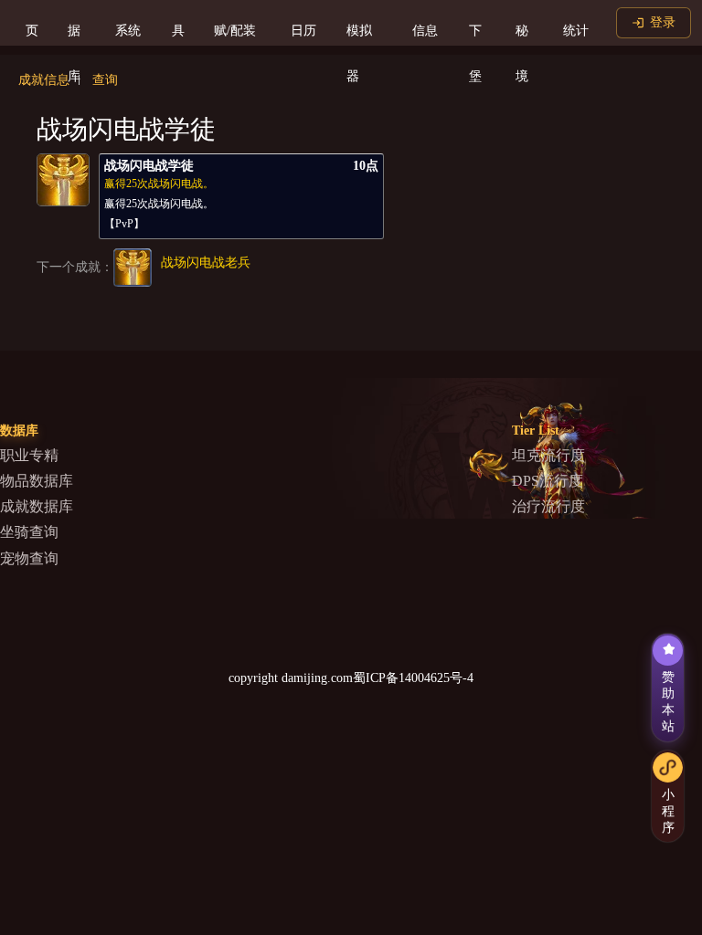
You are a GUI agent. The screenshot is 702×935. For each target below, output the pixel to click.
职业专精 (29, 455)
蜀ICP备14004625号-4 (413, 678)
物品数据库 (36, 481)
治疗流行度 (548, 506)
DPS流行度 (547, 481)
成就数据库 (36, 506)
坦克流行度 (548, 455)
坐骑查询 (29, 532)
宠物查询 (29, 558)
